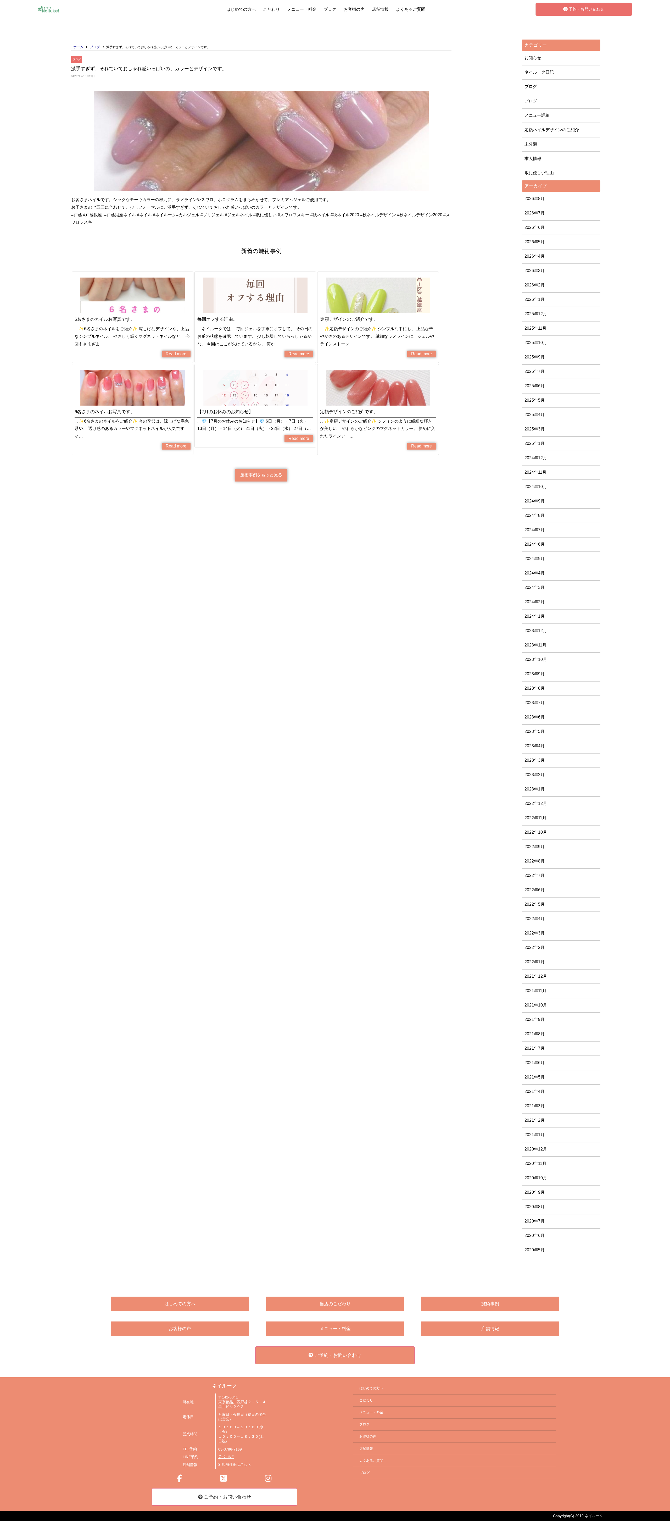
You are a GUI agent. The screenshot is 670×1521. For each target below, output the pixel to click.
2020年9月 (534, 1192)
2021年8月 (534, 1034)
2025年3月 (534, 429)
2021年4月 (534, 1091)
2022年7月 (534, 875)
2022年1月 (534, 962)
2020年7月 (534, 1221)
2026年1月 (534, 299)
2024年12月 (535, 458)
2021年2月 (534, 1120)
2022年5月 (534, 904)
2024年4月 (534, 573)
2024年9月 (534, 501)
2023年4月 (534, 746)
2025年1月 (534, 443)
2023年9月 (534, 674)
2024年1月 (534, 616)
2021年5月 (534, 1077)
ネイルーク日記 (539, 72)
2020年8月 (534, 1206)
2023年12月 (535, 630)
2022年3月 (534, 933)
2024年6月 (534, 544)
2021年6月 (534, 1062)
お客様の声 (354, 9)
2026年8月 (534, 198)
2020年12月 (535, 1149)
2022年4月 (534, 918)
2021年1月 (534, 1134)
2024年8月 (534, 515)
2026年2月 (534, 285)
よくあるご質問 (410, 9)
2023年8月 (534, 688)
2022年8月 (534, 861)
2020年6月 (534, 1235)
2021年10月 (535, 1005)
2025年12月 (535, 314)
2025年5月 (534, 400)
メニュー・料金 (301, 9)
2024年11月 (535, 472)
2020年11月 (535, 1163)
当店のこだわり (335, 1303)
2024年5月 (534, 558)
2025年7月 (534, 371)
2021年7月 (534, 1048)
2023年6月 (534, 717)
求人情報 (532, 158)
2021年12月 (535, 976)
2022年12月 (535, 803)
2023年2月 (534, 774)
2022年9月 (534, 846)
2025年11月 (535, 328)
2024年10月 (535, 486)
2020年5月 (534, 1250)
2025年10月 (535, 342)
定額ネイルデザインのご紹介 (551, 130)
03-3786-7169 (230, 1449)
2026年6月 (534, 227)
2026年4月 (534, 256)
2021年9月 (534, 1019)
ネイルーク (224, 1386)
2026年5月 (534, 242)
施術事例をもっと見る (261, 475)
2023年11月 (535, 645)
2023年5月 (534, 731)
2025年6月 (534, 386)
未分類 (530, 144)
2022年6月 (534, 890)
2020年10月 (535, 1178)
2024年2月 (534, 602)
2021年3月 (534, 1106)
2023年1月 (534, 789)
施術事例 (490, 1303)
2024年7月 (534, 530)
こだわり (271, 9)
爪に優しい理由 (539, 173)
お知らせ (532, 58)
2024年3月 (534, 587)
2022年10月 (535, 832)
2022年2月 (534, 947)
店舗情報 (380, 9)
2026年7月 (534, 213)
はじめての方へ (241, 9)
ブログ (330, 9)
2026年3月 (534, 270)
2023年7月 (534, 702)
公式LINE (226, 1457)
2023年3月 (534, 760)
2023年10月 (535, 659)
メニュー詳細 (537, 115)
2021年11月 (535, 990)
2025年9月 (534, 357)
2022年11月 (535, 818)
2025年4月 (534, 414)
